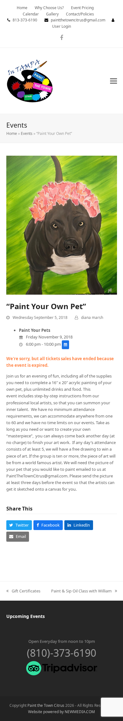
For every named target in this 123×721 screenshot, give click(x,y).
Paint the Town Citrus (45, 705)
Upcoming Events (25, 616)
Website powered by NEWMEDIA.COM (61, 711)
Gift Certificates (23, 591)
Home (11, 133)
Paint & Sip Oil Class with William (81, 591)
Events (26, 133)
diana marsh (92, 317)
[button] (113, 81)
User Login (61, 26)
